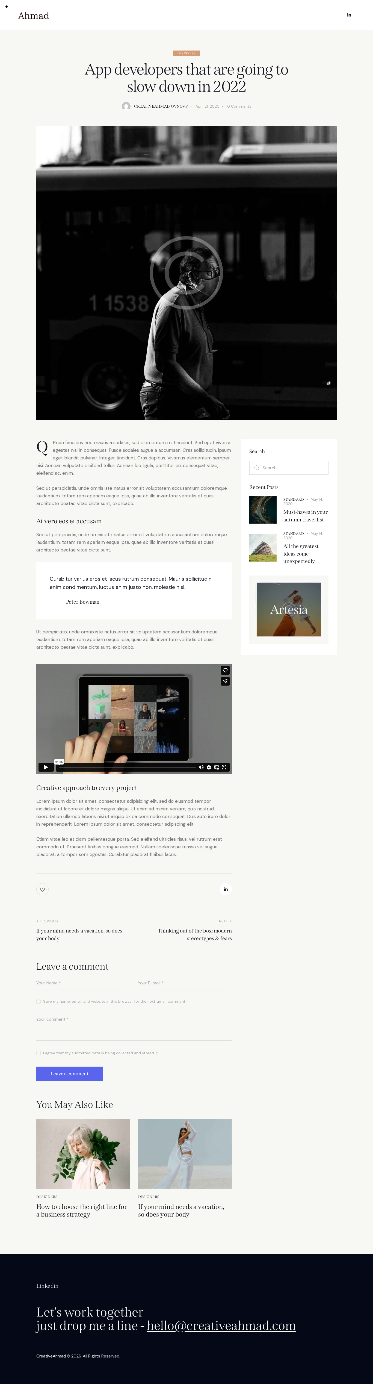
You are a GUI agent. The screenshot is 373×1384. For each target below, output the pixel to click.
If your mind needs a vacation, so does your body (181, 1210)
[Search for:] (288, 468)
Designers (186, 53)
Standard (293, 499)
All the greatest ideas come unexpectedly (301, 553)
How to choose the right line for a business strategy (81, 1210)
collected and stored (135, 1053)
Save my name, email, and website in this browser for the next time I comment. (114, 1001)
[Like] (43, 889)
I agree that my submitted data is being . (100, 1052)
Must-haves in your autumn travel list (305, 516)
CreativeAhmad (51, 1356)
